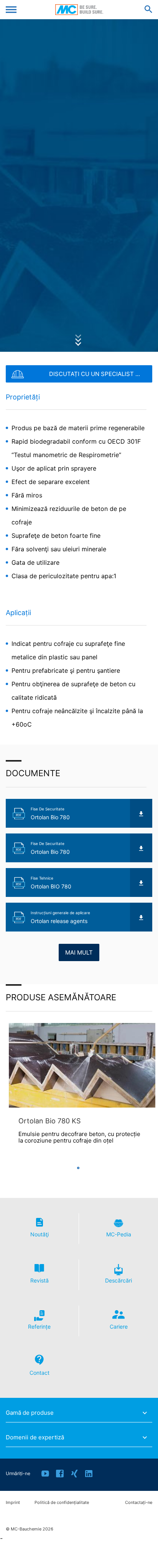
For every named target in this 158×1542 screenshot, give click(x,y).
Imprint (13, 1502)
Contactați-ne (138, 1502)
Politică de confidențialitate (62, 1502)
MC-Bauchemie (79, 9)
